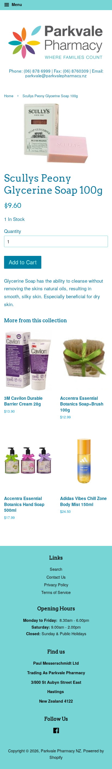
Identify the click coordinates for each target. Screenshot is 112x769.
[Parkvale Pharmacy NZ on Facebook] (56, 731)
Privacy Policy (56, 584)
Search (56, 569)
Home (8, 95)
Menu (16, 4)
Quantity (12, 230)
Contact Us (56, 577)
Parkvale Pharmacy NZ (61, 750)
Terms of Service (56, 592)
